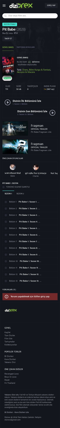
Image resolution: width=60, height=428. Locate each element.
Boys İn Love (10, 377)
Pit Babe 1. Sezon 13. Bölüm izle (31, 281)
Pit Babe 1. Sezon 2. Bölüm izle (30, 209)
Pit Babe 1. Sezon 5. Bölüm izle (30, 228)
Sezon (8, 193)
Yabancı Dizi (10, 362)
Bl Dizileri (9, 356)
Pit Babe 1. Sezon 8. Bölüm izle (30, 248)
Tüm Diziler (10, 335)
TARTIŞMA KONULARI (25, 47)
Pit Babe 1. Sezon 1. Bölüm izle (29, 202)
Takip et (8, 38)
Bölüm (12, 202)
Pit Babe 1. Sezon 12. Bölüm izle (31, 274)
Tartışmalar (10, 341)
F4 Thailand (10, 383)
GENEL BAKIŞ (8, 47)
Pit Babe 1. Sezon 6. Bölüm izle (30, 235)
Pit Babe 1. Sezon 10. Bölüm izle (31, 261)
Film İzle (8, 338)
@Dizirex (36, 62)
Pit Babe (8, 29)
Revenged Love (11, 374)
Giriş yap (51, 5)
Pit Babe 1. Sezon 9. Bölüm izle (30, 255)
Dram (25, 69)
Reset (7, 380)
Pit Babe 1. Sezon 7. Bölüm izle (30, 241)
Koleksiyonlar (11, 344)
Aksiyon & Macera (26, 72)
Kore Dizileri (10, 359)
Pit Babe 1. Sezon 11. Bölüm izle (30, 268)
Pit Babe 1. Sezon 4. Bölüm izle (30, 222)
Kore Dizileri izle (22, 412)
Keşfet (7, 332)
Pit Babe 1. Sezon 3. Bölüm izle (30, 215)
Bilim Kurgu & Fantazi (39, 69)
